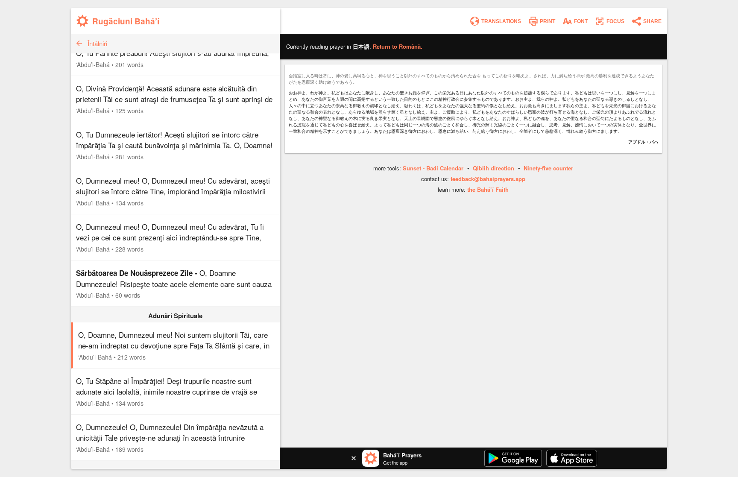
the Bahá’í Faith (488, 189)
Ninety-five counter (548, 168)
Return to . (397, 46)
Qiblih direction (493, 168)
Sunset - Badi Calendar (433, 168)
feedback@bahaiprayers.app (488, 179)
